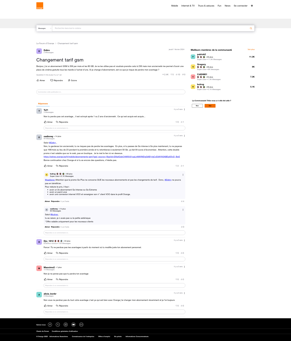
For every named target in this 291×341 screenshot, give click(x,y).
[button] (47, 201)
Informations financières (58, 336)
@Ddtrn (52, 142)
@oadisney (50, 180)
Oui (210, 106)
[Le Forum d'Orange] (39, 5)
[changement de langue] (252, 6)
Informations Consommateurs (137, 336)
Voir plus (251, 49)
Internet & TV (188, 5)
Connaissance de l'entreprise (83, 336)
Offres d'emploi (104, 336)
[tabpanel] (110, 211)
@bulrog (54, 214)
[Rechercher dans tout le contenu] (251, 28)
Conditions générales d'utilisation (65, 331)
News (227, 5)
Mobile (174, 5)
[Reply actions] (183, 175)
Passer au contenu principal (12, 2)
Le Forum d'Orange (45, 43)
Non (197, 106)
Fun (219, 5)
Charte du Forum (42, 331)
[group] (165, 74)
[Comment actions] (184, 109)
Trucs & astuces (206, 5)
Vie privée (118, 336)
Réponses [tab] (43, 103)
